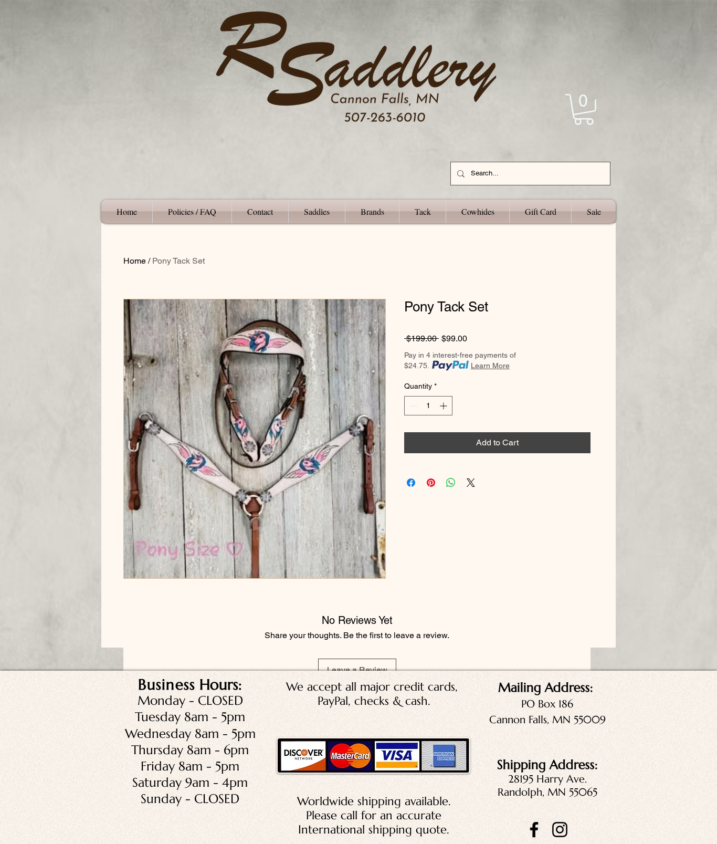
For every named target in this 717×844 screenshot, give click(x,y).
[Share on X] (471, 482)
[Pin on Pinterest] (431, 482)
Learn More (490, 365)
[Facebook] (534, 829)
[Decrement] (412, 406)
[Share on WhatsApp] (451, 482)
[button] (583, 109)
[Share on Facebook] (411, 482)
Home (134, 261)
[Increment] (444, 406)
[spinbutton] (428, 406)
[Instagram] (560, 829)
